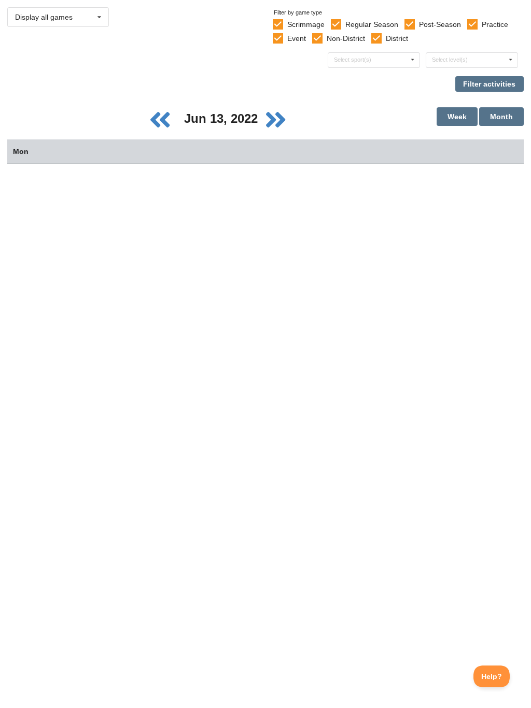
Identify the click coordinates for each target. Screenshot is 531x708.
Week (457, 116)
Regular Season (371, 24)
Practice (495, 24)
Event (296, 38)
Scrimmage (306, 24)
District (397, 38)
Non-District (346, 38)
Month (501, 116)
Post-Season (440, 24)
